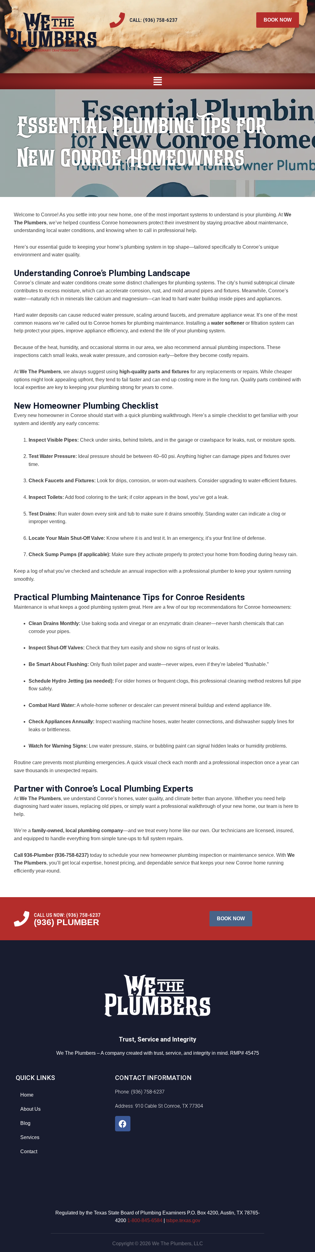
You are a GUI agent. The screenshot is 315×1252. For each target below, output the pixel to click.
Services (29, 1137)
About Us (30, 1109)
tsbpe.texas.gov (183, 1220)
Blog (25, 1123)
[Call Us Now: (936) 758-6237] (21, 918)
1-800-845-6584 (144, 1220)
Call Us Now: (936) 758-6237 (67, 915)
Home (27, 1095)
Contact (28, 1151)
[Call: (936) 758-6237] (117, 20)
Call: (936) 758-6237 (153, 20)
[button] (157, 81)
